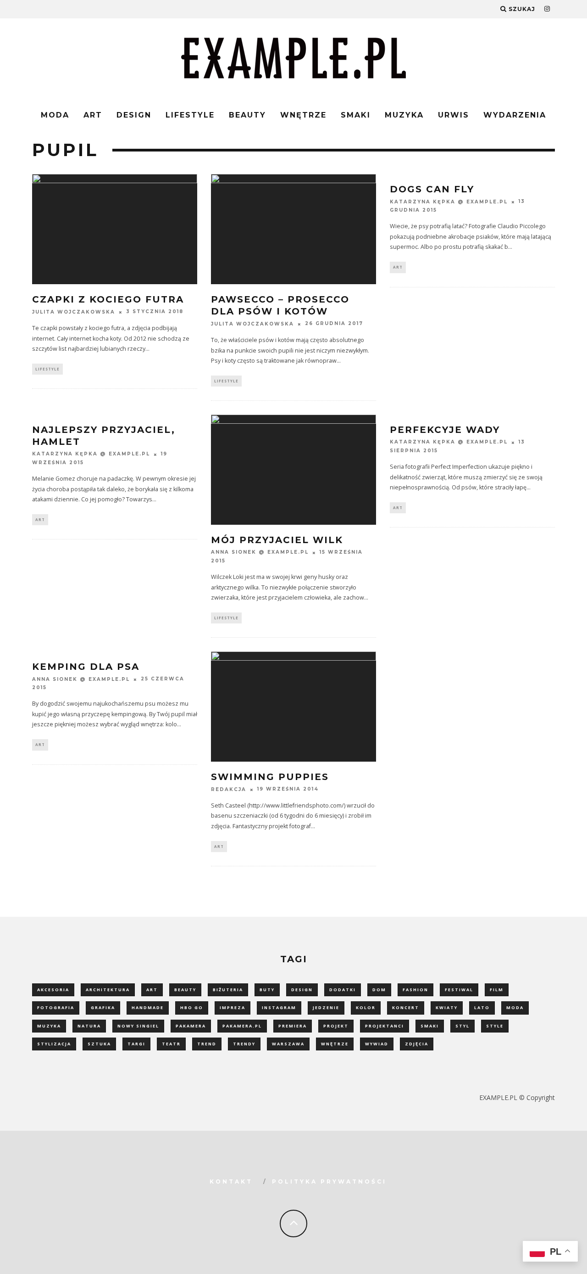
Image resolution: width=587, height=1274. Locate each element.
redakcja (228, 789)
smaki (430, 1026)
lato (482, 1007)
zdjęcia (416, 1044)
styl (462, 1026)
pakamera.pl (242, 1026)
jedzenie (326, 1007)
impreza (232, 1007)
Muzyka (404, 115)
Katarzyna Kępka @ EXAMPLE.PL (449, 202)
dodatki (342, 990)
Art (92, 115)
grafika (103, 1007)
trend (206, 1044)
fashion (415, 990)
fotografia (55, 1007)
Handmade (148, 1007)
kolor (366, 1007)
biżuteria (228, 990)
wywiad (376, 1044)
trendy (244, 1044)
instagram (279, 1007)
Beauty (247, 115)
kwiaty (447, 1007)
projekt (336, 1026)
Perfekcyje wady (445, 429)
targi (136, 1044)
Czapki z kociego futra (108, 299)
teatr (171, 1044)
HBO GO (191, 1007)
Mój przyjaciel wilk (277, 539)
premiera (292, 1026)
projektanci (384, 1026)
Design (133, 115)
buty (267, 990)
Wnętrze (303, 115)
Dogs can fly (432, 189)
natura (89, 1026)
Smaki (356, 115)
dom (379, 990)
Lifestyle (190, 115)
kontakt (231, 1181)
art (152, 990)
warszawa (288, 1044)
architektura (108, 990)
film (497, 990)
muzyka (49, 1026)
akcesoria (53, 990)
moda (515, 1007)
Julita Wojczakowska (73, 312)
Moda (55, 115)
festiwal (459, 990)
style (495, 1026)
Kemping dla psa (85, 666)
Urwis (453, 115)
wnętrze (335, 1044)
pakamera (191, 1026)
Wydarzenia (514, 115)
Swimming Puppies (270, 776)
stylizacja (54, 1044)
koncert (405, 1007)
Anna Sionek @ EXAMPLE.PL (260, 553)
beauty (185, 990)
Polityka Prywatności (329, 1181)
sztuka (99, 1044)
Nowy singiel (138, 1026)
